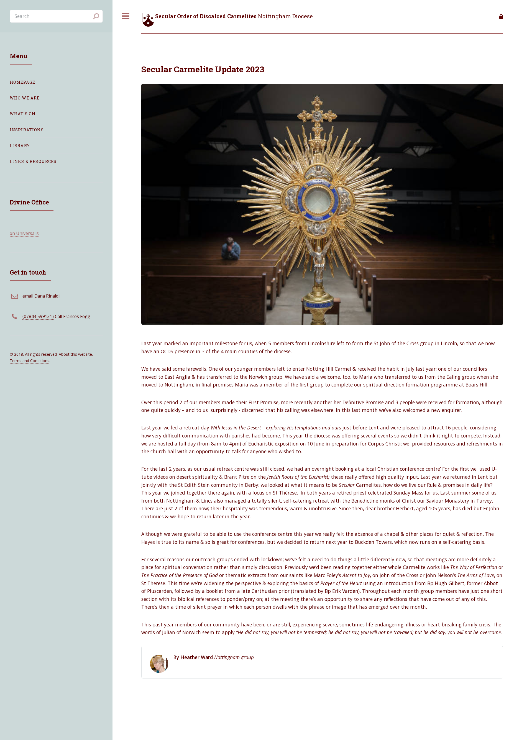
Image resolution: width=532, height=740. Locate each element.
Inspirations (27, 129)
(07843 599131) (38, 316)
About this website (75, 354)
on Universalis (24, 233)
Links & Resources (33, 161)
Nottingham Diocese (234, 16)
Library (20, 145)
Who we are (25, 98)
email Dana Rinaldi (41, 296)
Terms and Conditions (29, 360)
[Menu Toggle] (125, 16)
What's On (23, 113)
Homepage (22, 82)
